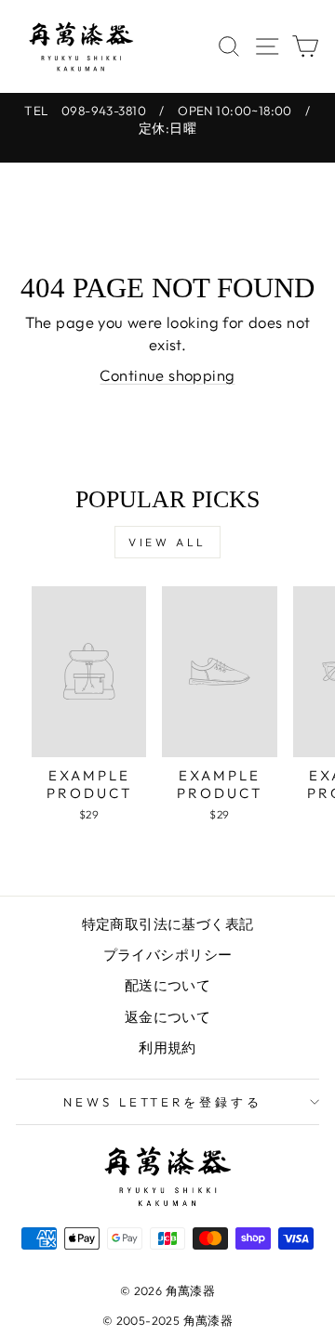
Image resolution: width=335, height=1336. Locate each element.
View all (167, 542)
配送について (167, 985)
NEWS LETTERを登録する (163, 1101)
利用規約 (167, 1047)
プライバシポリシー (168, 954)
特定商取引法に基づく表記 (168, 924)
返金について (167, 1017)
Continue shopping (167, 375)
